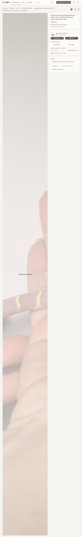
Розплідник (55, 66)
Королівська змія (27, 8)
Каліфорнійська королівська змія (44, 8)
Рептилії (12, 8)
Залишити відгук (74, 50)
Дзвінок (58, 38)
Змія (18, 8)
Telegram (72, 44)
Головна (5, 8)
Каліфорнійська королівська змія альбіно (15, 10)
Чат (72, 38)
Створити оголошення (64, 2)
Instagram (58, 44)
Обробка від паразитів (58, 69)
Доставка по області (67, 66)
